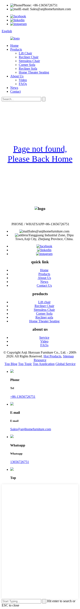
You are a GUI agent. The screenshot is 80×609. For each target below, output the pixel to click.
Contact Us (44, 285)
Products (16, 49)
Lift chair (44, 302)
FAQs (23, 84)
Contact (15, 91)
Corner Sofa (27, 65)
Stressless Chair (29, 61)
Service (44, 337)
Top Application (44, 364)
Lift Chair (25, 53)
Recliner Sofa (28, 68)
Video (23, 80)
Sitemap (68, 356)
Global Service (65, 364)
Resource (40, 360)
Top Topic (25, 364)
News (14, 87)
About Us (16, 76)
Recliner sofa (44, 317)
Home (14, 45)
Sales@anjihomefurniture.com (30, 429)
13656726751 (19, 462)
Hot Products (52, 356)
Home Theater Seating (34, 72)
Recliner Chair (28, 57)
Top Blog (10, 364)
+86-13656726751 (22, 396)
